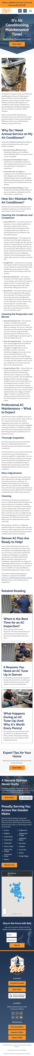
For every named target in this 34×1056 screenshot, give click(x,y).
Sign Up (17, 945)
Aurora (6, 830)
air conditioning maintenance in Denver (19, 142)
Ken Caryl (22, 843)
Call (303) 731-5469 (17, 983)
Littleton (22, 846)
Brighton (7, 833)
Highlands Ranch (22, 839)
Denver (6, 859)
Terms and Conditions (8, 1053)
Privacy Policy (18, 1053)
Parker (21, 853)
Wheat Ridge (23, 856)
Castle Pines (8, 837)
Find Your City (9, 865)
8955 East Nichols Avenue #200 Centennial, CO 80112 (17, 1008)
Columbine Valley (8, 855)
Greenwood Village (23, 834)
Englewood (23, 830)
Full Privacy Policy (26, 1053)
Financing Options (17, 1027)
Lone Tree (22, 850)
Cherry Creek (8, 846)
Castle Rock (8, 840)
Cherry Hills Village (8, 850)
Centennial (7, 843)
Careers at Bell (17, 1038)
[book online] (20, 11)
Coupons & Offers (17, 1032)
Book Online (17, 44)
